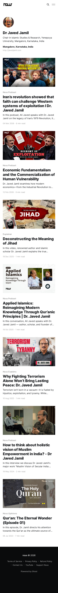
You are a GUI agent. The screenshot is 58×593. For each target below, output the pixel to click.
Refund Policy (46, 561)
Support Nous (42, 565)
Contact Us (18, 565)
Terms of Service (14, 561)
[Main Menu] (53, 4)
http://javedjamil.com (12, 50)
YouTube (29, 565)
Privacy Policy (31, 561)
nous (25, 555)
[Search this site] (48, 4)
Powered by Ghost (29, 571)
